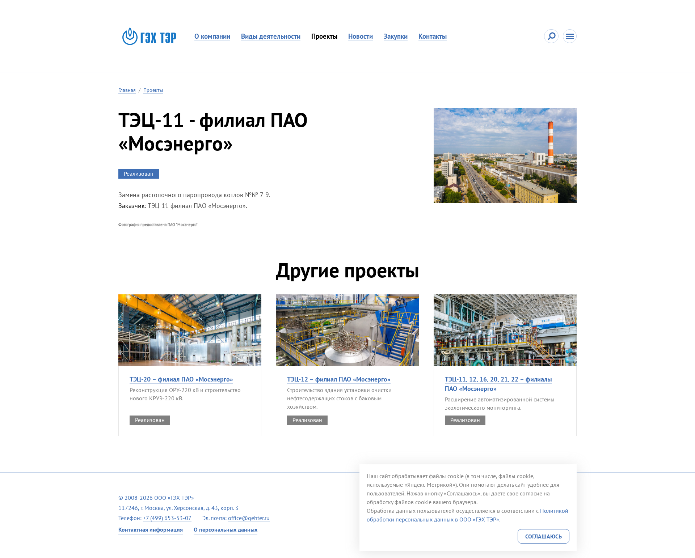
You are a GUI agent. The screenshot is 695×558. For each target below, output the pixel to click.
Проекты (324, 36)
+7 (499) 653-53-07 (167, 517)
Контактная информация (150, 529)
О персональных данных (225, 529)
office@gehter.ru (249, 517)
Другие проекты (347, 270)
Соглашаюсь (543, 536)
